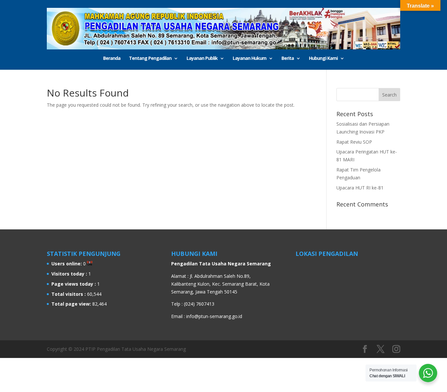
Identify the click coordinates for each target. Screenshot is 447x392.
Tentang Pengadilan (150, 58)
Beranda (111, 58)
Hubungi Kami (323, 58)
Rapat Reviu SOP (354, 142)
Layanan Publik (202, 58)
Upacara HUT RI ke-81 (360, 188)
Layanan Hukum (249, 58)
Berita (287, 58)
